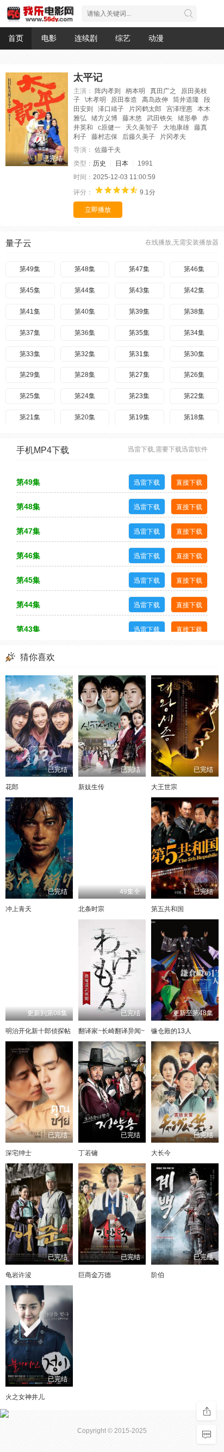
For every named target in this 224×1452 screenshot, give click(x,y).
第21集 (30, 417)
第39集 (139, 311)
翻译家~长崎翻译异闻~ (111, 1031)
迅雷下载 (147, 482)
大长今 (161, 1153)
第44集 (84, 290)
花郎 (11, 787)
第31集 (139, 354)
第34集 (194, 333)
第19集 (139, 417)
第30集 (194, 354)
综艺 (122, 38)
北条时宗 (91, 909)
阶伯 (157, 1275)
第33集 (30, 354)
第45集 (30, 290)
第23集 (139, 396)
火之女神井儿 (25, 1397)
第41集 (30, 311)
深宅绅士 (18, 1153)
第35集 (139, 333)
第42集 (194, 290)
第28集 (84, 375)
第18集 (194, 417)
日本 (121, 163)
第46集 (194, 269)
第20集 (84, 417)
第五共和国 (167, 909)
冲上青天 (18, 909)
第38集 (194, 311)
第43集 (139, 290)
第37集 (30, 333)
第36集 (84, 333)
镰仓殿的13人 (171, 1031)
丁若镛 (88, 1153)
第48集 (84, 269)
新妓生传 (91, 787)
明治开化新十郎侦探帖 (38, 1031)
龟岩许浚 (18, 1275)
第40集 (84, 311)
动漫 (156, 38)
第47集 (139, 269)
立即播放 (98, 209)
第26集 (194, 375)
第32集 (84, 354)
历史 (99, 163)
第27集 (139, 375)
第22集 (194, 396)
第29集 (30, 375)
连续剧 (85, 38)
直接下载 (189, 482)
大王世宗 (164, 787)
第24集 (84, 396)
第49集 (30, 269)
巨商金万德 (94, 1275)
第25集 (30, 396)
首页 (15, 38)
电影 (49, 38)
